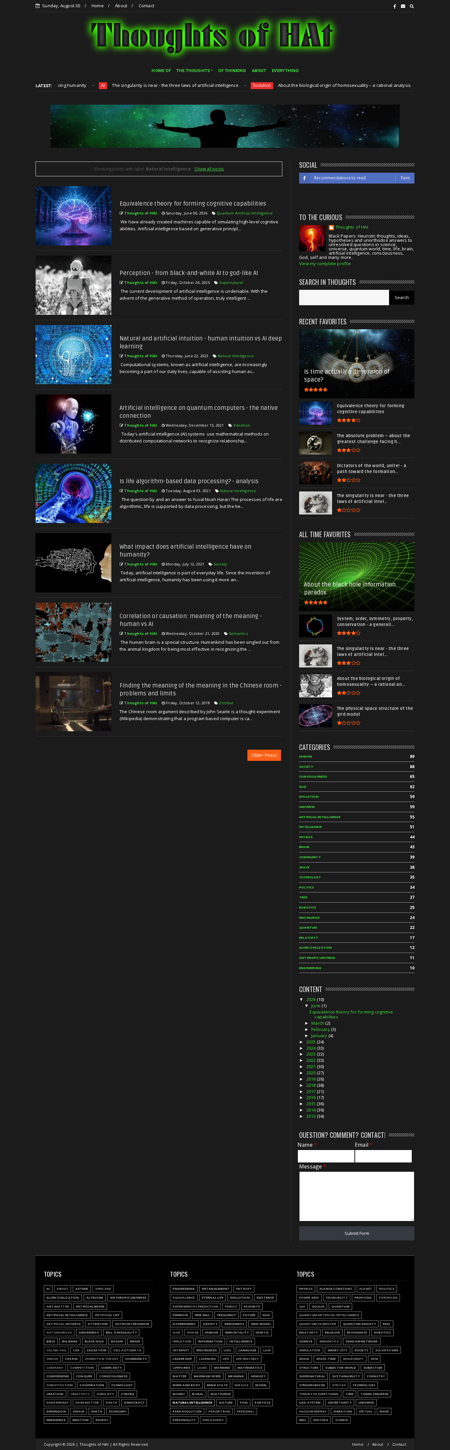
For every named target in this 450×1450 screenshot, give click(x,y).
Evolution (212, 85)
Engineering (310, 968)
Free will (202, 1315)
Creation (55, 1394)
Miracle (241, 1385)
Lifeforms (181, 1367)
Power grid (309, 1297)
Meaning (236, 1376)
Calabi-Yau (56, 1350)
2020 (311, 1073)
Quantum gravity (359, 1324)
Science (305, 1341)
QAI (302, 1306)
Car (76, 1350)
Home (98, 6)
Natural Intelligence (236, 355)
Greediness (234, 1324)
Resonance (357, 1332)
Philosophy (213, 1420)
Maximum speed (207, 1376)
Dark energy (57, 1402)
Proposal (363, 1297)
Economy (117, 1411)
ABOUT (259, 70)
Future (249, 1315)
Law (266, 1350)
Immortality (237, 1332)
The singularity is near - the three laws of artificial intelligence (125, 85)
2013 (311, 1116)
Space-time (326, 1359)
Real (387, 1324)
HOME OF (161, 70)
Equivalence (184, 1297)
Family (231, 1306)
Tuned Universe (374, 1394)
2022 (311, 1060)
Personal (245, 1411)
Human (305, 756)
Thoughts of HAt (351, 227)
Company (54, 1367)
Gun (176, 1332)
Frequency (226, 1315)
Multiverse (221, 1394)
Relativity (308, 938)
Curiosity (105, 1394)
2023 (311, 1054)
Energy (102, 1420)
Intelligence (310, 827)
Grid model (261, 1324)
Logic (202, 1367)
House (192, 1332)
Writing (320, 1420)
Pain (244, 1402)
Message (312, 1166)
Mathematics (250, 1367)
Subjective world (340, 1367)
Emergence (56, 1420)
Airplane (103, 1289)
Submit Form (357, 1233)
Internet (181, 1350)
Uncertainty (340, 1402)
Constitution (59, 1385)
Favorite (252, 1306)
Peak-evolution (187, 1411)
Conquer (84, 1376)
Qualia (318, 1306)
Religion (332, 1332)
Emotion (80, 1420)
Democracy (134, 1402)
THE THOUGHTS (193, 70)
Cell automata (127, 1350)
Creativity (80, 1394)
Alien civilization (315, 947)
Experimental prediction (195, 1306)
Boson (117, 1341)
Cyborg (127, 1394)
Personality (184, 1420)
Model (261, 1385)
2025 (311, 1042)
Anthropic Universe (317, 958)
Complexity (111, 1367)
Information (210, 1341)
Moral (198, 1394)
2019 (311, 1079)
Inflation (182, 1341)
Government (184, 1324)
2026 (311, 999)
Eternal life (212, 1297)
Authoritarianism (391, 85)
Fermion (180, 1315)
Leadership (182, 1359)
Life (226, 1359)
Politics (306, 887)
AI (48, 1289)
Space (304, 867)
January (319, 1035)
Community (310, 857)
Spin (375, 1359)
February (321, 1029)
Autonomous (59, 1332)
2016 (311, 1097)
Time (303, 897)
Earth (96, 1411)
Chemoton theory (101, 1359)
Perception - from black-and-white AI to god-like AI (189, 273)
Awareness (89, 1332)
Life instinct (247, 1359)
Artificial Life (107, 1315)
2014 (311, 1110)
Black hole (94, 1341)
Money (179, 1394)
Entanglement (215, 1289)
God (303, 787)
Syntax (339, 1385)
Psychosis (388, 1297)
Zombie (226, 702)
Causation (97, 1350)
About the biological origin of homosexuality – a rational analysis (294, 85)
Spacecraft (353, 1359)
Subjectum (372, 1367)
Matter (179, 1376)
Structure (309, 1367)
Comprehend (57, 1376)
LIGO (228, 1350)
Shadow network (362, 1341)
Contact (146, 6)
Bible (50, 1341)
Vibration (241, 425)
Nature (226, 1402)
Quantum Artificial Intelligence (245, 213)
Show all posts (209, 169)
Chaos (52, 1359)
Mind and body (186, 1385)
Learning (207, 1359)
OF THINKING (232, 70)
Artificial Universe (63, 1324)
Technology (363, 1385)
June (316, 1006)
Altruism (94, 1297)
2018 (311, 1085)
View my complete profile (325, 263)
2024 (311, 1048)
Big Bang (70, 1341)
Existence (265, 1297)
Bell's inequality (121, 1332)
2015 (311, 1104)
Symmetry (376, 1376)
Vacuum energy (313, 1411)
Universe (307, 807)
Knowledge (309, 917)
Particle (262, 1402)
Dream (78, 1411)
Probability (337, 1297)
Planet (365, 1289)
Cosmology (310, 877)
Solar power (386, 1350)
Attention (98, 1324)
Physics (306, 837)
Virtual (366, 1411)
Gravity (210, 1324)
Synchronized (312, 1385)
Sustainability (346, 1376)
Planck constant (336, 1289)
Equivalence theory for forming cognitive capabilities (193, 203)
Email (364, 1145)
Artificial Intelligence (320, 817)
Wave (384, 1411)
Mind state (217, 1385)
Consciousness (313, 776)
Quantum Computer (317, 1324)
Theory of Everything (319, 1394)
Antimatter (57, 1306)
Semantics (238, 633)
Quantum (308, 927)
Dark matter (87, 1402)
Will (303, 1420)
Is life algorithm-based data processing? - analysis (189, 481)
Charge (71, 1359)
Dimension (56, 1411)
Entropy (244, 1289)
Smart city (337, 1350)
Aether (81, 1289)
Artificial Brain (90, 1306)
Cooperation (92, 1385)
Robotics (307, 907)
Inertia (262, 1332)
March (318, 1023)
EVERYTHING (285, 70)
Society (220, 564)
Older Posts (264, 755)
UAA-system (310, 1402)
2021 (311, 1066)
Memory (258, 1376)
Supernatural (231, 282)
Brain (304, 847)
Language (248, 1350)
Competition (82, 1367)
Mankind (222, 1367)
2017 (311, 1091)
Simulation (310, 1350)
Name (307, 1145)
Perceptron (219, 1411)
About (121, 6)
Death (111, 1402)
